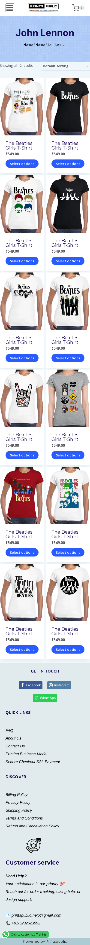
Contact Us (15, 746)
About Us (13, 738)
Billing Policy (17, 794)
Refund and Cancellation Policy (32, 826)
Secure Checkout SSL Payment (33, 762)
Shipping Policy (19, 810)
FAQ (9, 730)
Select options (22, 163)
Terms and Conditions (24, 818)
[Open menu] (10, 7)
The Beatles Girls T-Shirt (19, 146)
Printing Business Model (26, 754)
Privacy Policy (18, 802)
